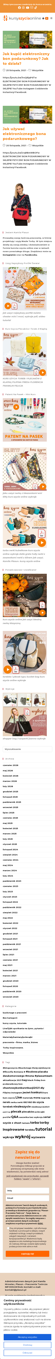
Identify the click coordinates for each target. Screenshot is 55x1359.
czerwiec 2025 (10, 818)
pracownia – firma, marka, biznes (20, 1042)
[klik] (40, 1223)
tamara (26, 1123)
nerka (14, 1102)
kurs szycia (9, 1098)
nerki (20, 1102)
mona (36, 1097)
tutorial (43, 1129)
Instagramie (9, 255)
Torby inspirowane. (13, 1047)
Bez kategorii (10, 1018)
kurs (45, 1092)
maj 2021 (7, 965)
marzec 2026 (10, 781)
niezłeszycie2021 (40, 1107)
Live (18, 1097)
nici (25, 1102)
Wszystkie (37, 70)
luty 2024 (8, 876)
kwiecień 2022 (10, 923)
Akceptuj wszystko (27, 1337)
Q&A (14, 1117)
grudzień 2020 (10, 981)
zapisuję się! (27, 1253)
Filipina (7, 1092)
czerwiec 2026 (10, 765)
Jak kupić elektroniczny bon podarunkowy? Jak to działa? (26, 59)
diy (42, 1087)
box (20, 1084)
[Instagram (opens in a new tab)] (24, 7)
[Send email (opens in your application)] (32, 7)
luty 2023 (8, 891)
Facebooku (31, 255)
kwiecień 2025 (10, 828)
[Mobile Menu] (50, 18)
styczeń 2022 (10, 928)
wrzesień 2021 (10, 949)
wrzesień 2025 (10, 807)
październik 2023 (12, 881)
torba (34, 1122)
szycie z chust (12, 1122)
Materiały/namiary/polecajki (17, 1037)
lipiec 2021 (8, 954)
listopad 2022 (10, 902)
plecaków (28, 1111)
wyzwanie (38, 1137)
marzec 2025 (10, 833)
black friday (33, 1080)
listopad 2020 (10, 986)
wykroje (8, 1137)
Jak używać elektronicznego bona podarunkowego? (24, 134)
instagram (16, 1092)
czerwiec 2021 (10, 960)
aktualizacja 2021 (12, 1080)
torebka (30, 1129)
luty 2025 (8, 839)
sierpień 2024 (10, 855)
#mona (29, 1076)
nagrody (45, 1098)
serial (46, 1117)
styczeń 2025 (10, 844)
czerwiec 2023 (10, 886)
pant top (6, 1112)
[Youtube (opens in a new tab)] (28, 7)
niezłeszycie (22, 1106)
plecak (16, 1111)
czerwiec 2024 (10, 860)
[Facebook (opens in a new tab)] (20, 7)
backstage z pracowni (15, 1013)
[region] (27, 1327)
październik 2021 (12, 944)
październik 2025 (12, 802)
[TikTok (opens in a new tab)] (35, 7)
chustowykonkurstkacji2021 (21, 1087)
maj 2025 (8, 823)
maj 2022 (8, 918)
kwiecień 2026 (10, 776)
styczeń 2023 (10, 897)
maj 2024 (8, 865)
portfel (7, 1117)
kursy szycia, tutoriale (15, 1023)
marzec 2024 (10, 870)
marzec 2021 (9, 976)
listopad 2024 (10, 849)
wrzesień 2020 (10, 997)
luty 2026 (8, 786)
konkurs (37, 1092)
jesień (27, 1092)
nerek (6, 1102)
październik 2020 (12, 991)
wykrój (23, 1136)
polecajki (40, 1112)
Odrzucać (27, 1352)
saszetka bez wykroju (31, 1117)
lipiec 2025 (8, 812)
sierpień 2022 (10, 912)
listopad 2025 (10, 797)
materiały (28, 1098)
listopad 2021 (10, 939)
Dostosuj (27, 1345)
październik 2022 (12, 907)
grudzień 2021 (10, 933)
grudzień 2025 (10, 791)
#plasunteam (43, 1075)
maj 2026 (8, 770)
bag (24, 1080)
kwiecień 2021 (10, 970)
